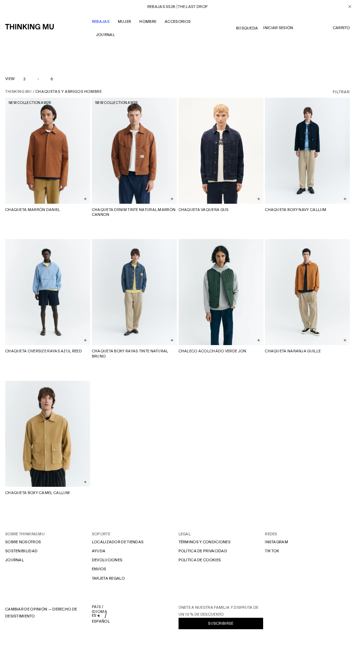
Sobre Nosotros (23, 542)
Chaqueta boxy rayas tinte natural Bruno (130, 353)
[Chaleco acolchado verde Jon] (221, 292)
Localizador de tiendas (118, 542)
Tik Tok (272, 551)
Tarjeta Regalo (108, 578)
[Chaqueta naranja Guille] (307, 292)
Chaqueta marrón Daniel (32, 210)
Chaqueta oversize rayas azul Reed (43, 351)
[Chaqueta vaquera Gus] (221, 151)
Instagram (276, 542)
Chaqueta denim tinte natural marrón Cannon (134, 212)
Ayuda (99, 551)
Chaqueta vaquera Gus (204, 210)
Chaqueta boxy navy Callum (296, 210)
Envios (99, 569)
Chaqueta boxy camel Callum (37, 493)
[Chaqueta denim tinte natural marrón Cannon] (134, 151)
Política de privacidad (203, 551)
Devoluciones (107, 560)
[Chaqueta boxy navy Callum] (307, 151)
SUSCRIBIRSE (220, 623)
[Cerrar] (347, 6)
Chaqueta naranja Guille (293, 351)
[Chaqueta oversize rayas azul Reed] (47, 292)
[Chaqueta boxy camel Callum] (47, 434)
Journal (14, 560)
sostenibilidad (21, 551)
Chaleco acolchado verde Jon (212, 351)
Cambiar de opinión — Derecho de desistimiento (41, 612)
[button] (341, 28)
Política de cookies (200, 560)
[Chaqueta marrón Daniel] (47, 151)
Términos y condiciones (205, 542)
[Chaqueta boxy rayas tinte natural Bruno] (134, 292)
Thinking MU (18, 91)
